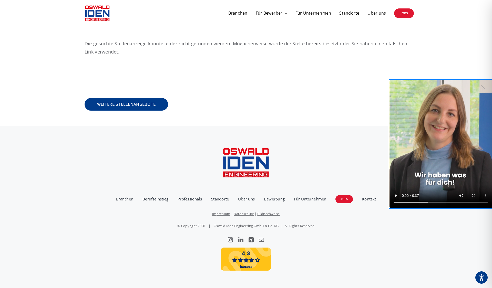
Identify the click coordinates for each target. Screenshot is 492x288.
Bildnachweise (268, 213)
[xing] (251, 239)
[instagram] (230, 239)
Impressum (221, 213)
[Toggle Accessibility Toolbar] (481, 277)
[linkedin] (240, 239)
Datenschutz (244, 213)
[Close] (483, 87)
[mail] (261, 239)
